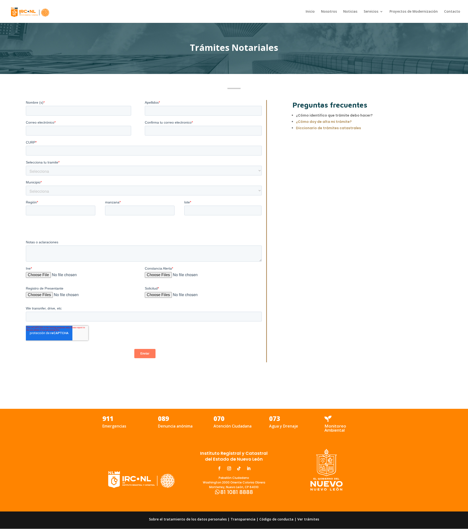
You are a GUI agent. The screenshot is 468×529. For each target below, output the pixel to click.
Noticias (350, 12)
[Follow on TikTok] (239, 468)
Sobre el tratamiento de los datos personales (188, 519)
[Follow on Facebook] (219, 468)
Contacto (452, 12)
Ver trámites (308, 519)
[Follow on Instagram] (229, 468)
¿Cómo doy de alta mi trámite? (324, 121)
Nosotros (329, 12)
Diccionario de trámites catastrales (328, 128)
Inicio (310, 12)
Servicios (371, 12)
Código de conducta (276, 519)
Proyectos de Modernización (414, 12)
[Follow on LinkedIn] (249, 468)
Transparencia (243, 519)
